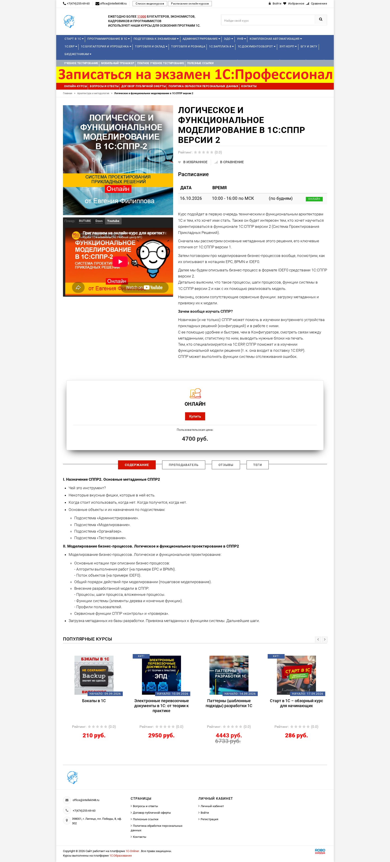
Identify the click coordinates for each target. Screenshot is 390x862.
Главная (69, 93)
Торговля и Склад (150, 46)
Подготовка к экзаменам (155, 38)
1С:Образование (120, 855)
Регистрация (209, 819)
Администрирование (200, 38)
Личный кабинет (212, 806)
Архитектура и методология (94, 93)
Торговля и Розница (188, 46)
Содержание (137, 465)
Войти (205, 812)
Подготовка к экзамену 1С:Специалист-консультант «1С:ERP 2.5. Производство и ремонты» (296, 708)
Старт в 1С (73, 38)
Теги (257, 465)
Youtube (113, 221)
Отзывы (225, 465)
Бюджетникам (77, 54)
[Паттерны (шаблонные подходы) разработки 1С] (161, 675)
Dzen (99, 221)
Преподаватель (184, 465)
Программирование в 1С (107, 38)
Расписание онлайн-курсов (190, 3)
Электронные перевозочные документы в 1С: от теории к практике (94, 705)
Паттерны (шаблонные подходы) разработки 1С (161, 703)
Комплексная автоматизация (275, 38)
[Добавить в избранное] (86, 658)
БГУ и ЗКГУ (309, 46)
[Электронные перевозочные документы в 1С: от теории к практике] (94, 675)
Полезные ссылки (145, 819)
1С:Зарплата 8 (220, 46)
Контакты (139, 837)
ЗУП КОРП (287, 46)
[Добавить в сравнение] (100, 658)
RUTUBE (85, 221)
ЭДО (227, 38)
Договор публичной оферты (152, 812)
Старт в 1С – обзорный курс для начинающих (228, 703)
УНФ (240, 38)
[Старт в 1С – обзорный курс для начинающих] (228, 675)
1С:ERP (70, 46)
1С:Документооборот (256, 46)
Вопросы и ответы (145, 806)
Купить (195, 416)
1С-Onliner (133, 851)
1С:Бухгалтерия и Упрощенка (105, 46)
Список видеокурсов (150, 3)
